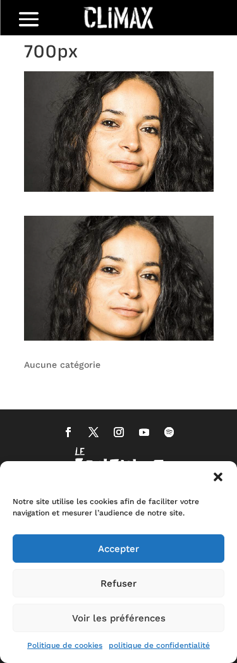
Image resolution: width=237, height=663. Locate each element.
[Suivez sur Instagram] (119, 432)
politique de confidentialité (159, 645)
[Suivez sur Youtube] (144, 432)
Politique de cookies (64, 645)
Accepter (118, 548)
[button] (218, 477)
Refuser (118, 583)
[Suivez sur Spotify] (169, 432)
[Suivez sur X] (93, 432)
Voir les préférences (119, 618)
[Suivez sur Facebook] (68, 432)
